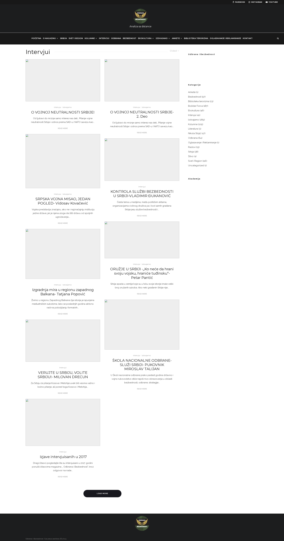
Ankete (176, 38)
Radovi (192, 147)
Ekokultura (144, 38)
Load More (102, 493)
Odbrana (116, 38)
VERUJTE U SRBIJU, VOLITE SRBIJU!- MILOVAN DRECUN (63, 375)
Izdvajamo (162, 38)
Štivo (190, 156)
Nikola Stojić (194, 133)
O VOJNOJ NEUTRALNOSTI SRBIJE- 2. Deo (142, 114)
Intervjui (104, 38)
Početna (36, 38)
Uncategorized (196, 165)
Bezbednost (129, 38)
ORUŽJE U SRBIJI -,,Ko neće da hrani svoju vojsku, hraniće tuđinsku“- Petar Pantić (142, 273)
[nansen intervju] (63, 254)
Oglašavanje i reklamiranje (225, 38)
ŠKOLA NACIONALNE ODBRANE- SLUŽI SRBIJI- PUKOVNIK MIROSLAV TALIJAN (142, 364)
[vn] (63, 80)
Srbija (63, 38)
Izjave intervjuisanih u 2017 (63, 457)
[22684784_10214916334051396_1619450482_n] (142, 159)
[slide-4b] (142, 240)
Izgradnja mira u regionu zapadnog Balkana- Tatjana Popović (63, 292)
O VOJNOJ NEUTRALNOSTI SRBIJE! (63, 112)
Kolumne (90, 38)
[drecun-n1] (63, 341)
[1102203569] (63, 422)
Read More (63, 128)
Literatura (193, 128)
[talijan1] (142, 325)
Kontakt (247, 38)
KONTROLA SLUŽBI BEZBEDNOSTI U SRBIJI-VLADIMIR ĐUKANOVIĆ (141, 194)
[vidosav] (63, 161)
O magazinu (49, 38)
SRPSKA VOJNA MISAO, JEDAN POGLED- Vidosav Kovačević (62, 201)
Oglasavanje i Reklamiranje (202, 142)
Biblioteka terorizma (196, 38)
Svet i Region (76, 38)
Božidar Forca (195, 106)
